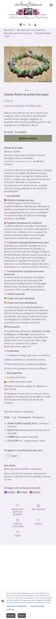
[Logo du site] (28, 11)
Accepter (10, 615)
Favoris (38, 523)
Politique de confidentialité (17, 606)
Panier (17, 535)
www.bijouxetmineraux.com (18, 161)
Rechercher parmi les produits (18, 512)
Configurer (11, 609)
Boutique (8, 30)
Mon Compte (38, 509)
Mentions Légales (37, 606)
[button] (12, 456)
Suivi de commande (18, 525)
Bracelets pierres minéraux (31, 30)
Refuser (22, 615)
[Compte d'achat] (35, 24)
